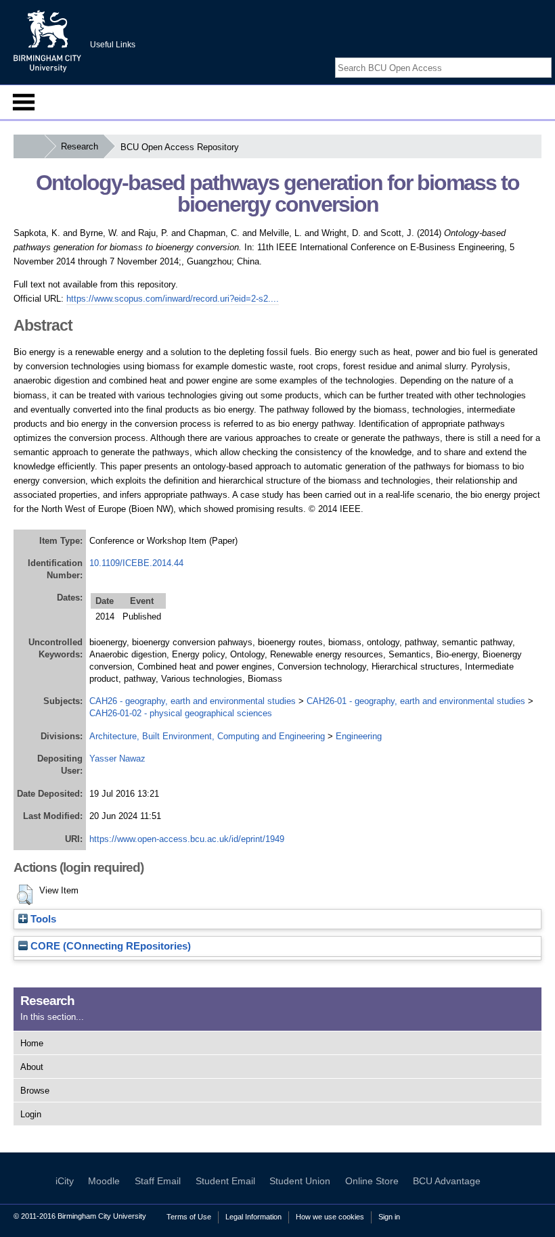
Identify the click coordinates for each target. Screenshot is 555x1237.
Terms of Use (188, 1217)
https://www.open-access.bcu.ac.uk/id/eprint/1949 (186, 839)
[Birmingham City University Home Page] (29, 146)
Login (30, 1114)
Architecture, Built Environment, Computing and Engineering (207, 736)
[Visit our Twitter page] (529, 56)
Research (79, 146)
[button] (24, 895)
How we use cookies (330, 1217)
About (31, 1067)
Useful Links (112, 45)
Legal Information (253, 1217)
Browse (34, 1091)
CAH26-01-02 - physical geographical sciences (180, 713)
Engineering (359, 736)
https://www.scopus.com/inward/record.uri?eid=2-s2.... (172, 299)
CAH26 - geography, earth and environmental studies (192, 701)
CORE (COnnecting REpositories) (109, 946)
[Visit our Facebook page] (513, 56)
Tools (42, 919)
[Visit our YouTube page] (545, 56)
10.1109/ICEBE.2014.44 (136, 563)
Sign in (389, 1217)
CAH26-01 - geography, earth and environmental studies (416, 701)
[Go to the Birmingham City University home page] (47, 40)
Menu (23, 102)
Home (31, 1043)
